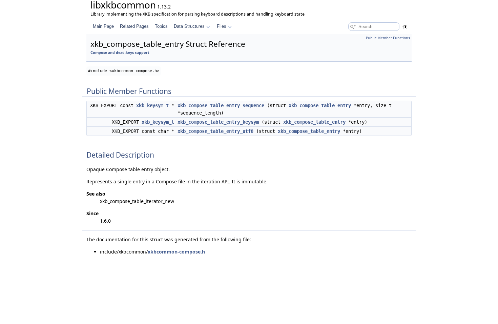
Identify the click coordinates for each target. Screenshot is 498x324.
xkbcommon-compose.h (176, 251)
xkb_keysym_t (152, 105)
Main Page (103, 26)
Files (221, 26)
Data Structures (189, 26)
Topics (161, 26)
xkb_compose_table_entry (320, 105)
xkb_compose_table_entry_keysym (218, 122)
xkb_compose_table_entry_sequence (221, 105)
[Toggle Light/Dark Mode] (404, 26)
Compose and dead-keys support (119, 52)
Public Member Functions (388, 38)
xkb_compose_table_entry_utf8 (215, 131)
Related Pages (134, 26)
